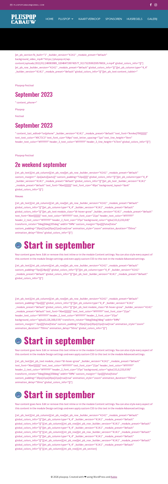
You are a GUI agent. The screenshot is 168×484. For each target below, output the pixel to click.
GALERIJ (152, 19)
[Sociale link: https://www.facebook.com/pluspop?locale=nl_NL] (150, 4)
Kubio (114, 476)
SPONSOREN (113, 19)
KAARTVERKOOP (89, 19)
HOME (49, 19)
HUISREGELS (134, 19)
